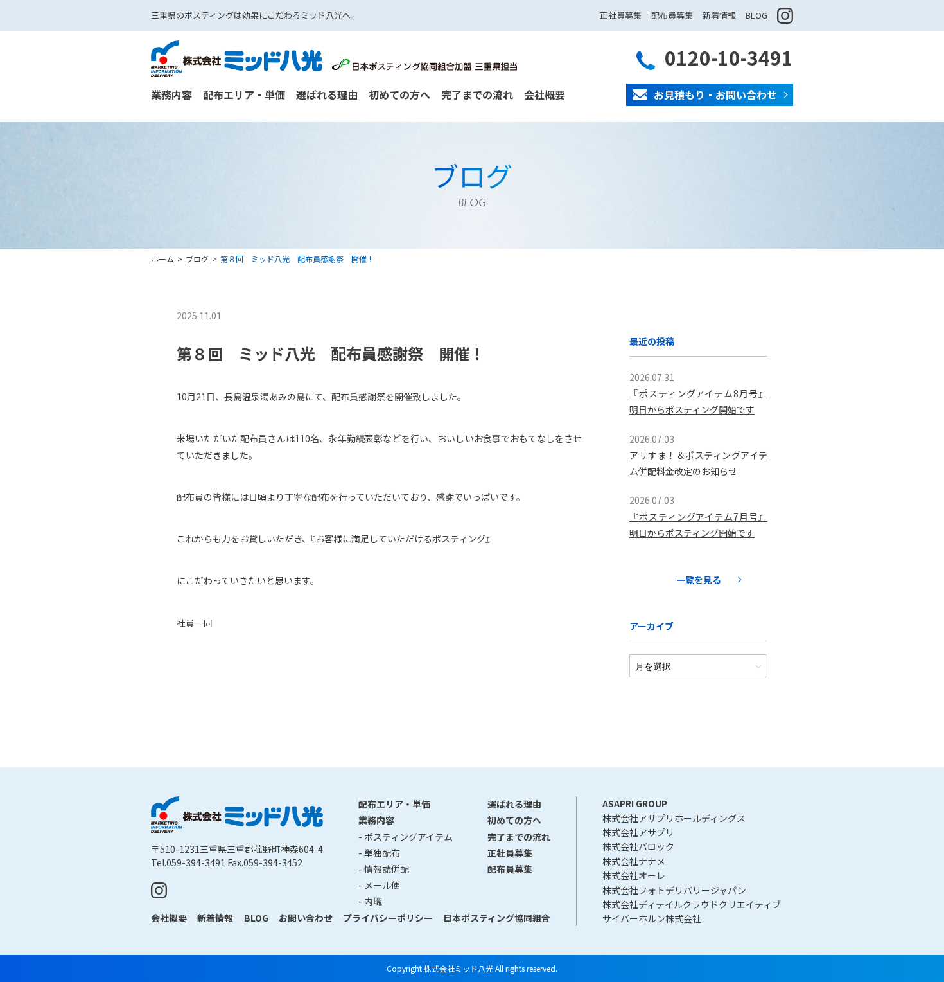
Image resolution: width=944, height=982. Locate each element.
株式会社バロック (638, 846)
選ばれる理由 (327, 94)
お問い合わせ (306, 917)
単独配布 (382, 852)
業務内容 (171, 94)
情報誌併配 (386, 868)
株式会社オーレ (633, 875)
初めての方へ (399, 94)
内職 (373, 901)
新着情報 (719, 15)
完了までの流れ (477, 94)
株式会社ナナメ (633, 861)
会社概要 (544, 94)
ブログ (197, 258)
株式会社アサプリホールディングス (674, 818)
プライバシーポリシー (388, 917)
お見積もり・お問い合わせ (715, 94)
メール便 (382, 885)
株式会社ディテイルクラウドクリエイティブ (691, 904)
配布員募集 (672, 15)
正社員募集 (621, 15)
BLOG (756, 15)
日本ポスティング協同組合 (496, 917)
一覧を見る (698, 579)
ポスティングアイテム (408, 836)
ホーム (162, 258)
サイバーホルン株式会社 (651, 918)
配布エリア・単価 (244, 94)
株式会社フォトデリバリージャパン (674, 890)
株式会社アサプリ (638, 832)
